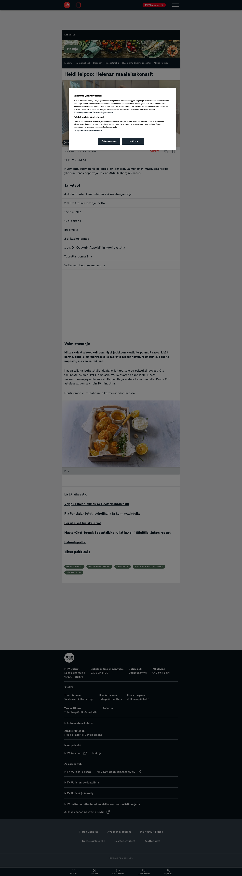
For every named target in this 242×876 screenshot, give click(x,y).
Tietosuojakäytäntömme (103, 112)
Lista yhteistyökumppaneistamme (88, 130)
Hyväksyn (133, 141)
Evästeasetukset (109, 141)
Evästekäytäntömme (83, 112)
